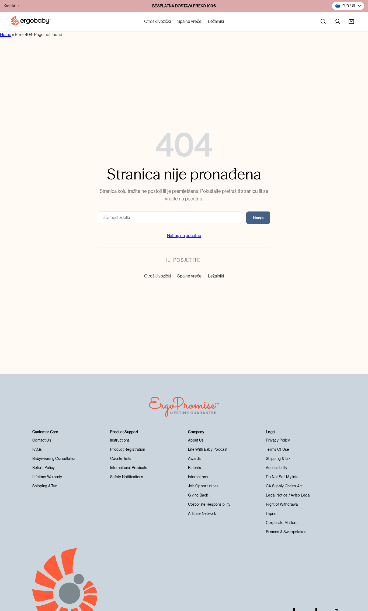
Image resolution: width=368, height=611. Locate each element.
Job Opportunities (203, 486)
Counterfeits (120, 458)
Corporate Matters (282, 522)
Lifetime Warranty (47, 477)
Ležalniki (216, 21)
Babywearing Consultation (54, 458)
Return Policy (43, 468)
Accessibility (276, 468)
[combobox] (170, 217)
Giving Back (198, 495)
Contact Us (41, 440)
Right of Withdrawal (282, 504)
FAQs (37, 449)
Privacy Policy (278, 440)
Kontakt (9, 6)
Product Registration (127, 449)
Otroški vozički (157, 21)
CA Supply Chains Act (284, 486)
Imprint (271, 513)
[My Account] (337, 21)
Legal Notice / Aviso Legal (288, 495)
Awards (194, 458)
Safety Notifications (126, 477)
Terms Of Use (277, 449)
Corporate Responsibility (209, 504)
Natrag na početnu (184, 235)
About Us (196, 440)
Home (5, 34)
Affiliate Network (202, 513)
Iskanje (258, 218)
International (198, 477)
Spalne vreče (189, 21)
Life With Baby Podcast (207, 449)
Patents (194, 468)
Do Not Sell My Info (282, 477)
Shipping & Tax (44, 486)
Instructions (120, 440)
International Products (128, 468)
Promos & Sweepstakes (286, 532)
